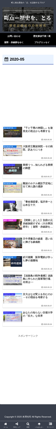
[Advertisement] (28, 95)
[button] (50, 387)
